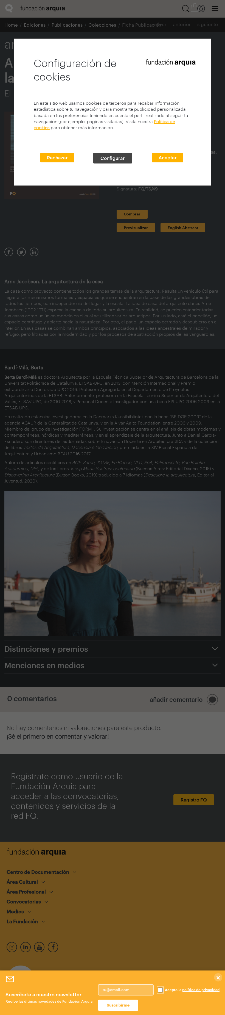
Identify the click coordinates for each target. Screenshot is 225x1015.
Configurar (112, 158)
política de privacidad (201, 990)
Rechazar (57, 157)
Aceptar (168, 157)
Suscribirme (118, 1005)
